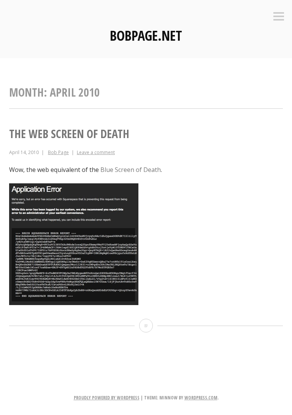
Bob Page (58, 152)
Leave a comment (96, 152)
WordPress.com (200, 397)
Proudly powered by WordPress (107, 397)
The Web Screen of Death (69, 134)
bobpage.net (146, 35)
